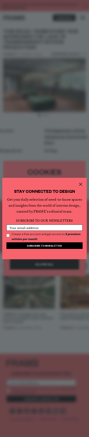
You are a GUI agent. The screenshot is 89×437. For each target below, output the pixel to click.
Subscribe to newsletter (44, 245)
